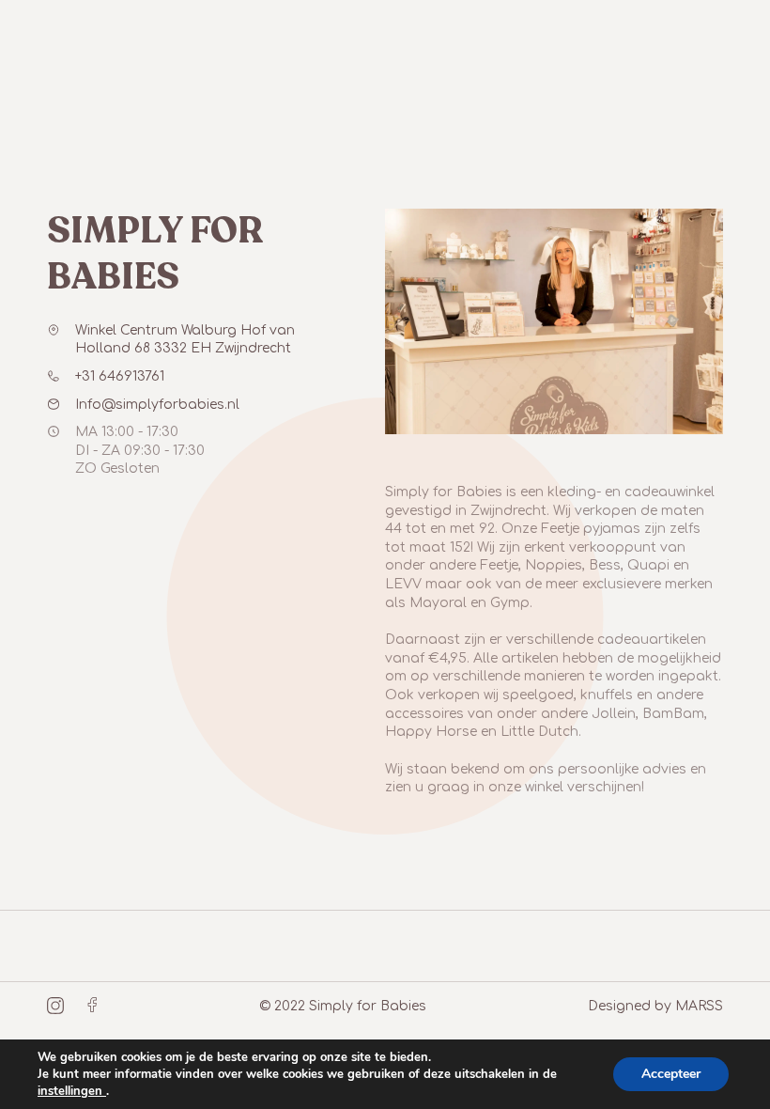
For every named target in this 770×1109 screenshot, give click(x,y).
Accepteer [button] (671, 1074)
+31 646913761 (119, 376)
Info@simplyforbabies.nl (157, 405)
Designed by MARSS (655, 1006)
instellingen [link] (72, 1091)
